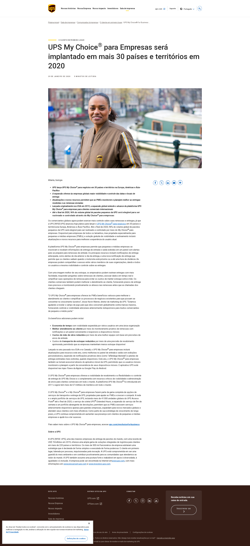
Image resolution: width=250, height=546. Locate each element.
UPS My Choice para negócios (111, 224)
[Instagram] (142, 502)
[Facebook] (129, 502)
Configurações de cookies (143, 532)
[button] (200, 8)
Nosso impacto (99, 8)
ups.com (161, 9)
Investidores (112, 8)
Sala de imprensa (127, 8)
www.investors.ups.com (99, 464)
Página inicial (53, 22)
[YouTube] (156, 502)
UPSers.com (94, 504)
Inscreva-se (184, 508)
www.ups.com (118, 461)
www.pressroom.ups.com (75, 464)
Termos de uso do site (99, 532)
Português (187, 9)
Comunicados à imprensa (87, 22)
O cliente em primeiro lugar (111, 22)
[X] (136, 502)
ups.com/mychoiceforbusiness (124, 424)
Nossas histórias (68, 8)
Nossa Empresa (84, 8)
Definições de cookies (76, 539)
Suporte (174, 9)
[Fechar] (89, 523)
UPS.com (93, 498)
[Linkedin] (149, 502)
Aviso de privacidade (120, 532)
